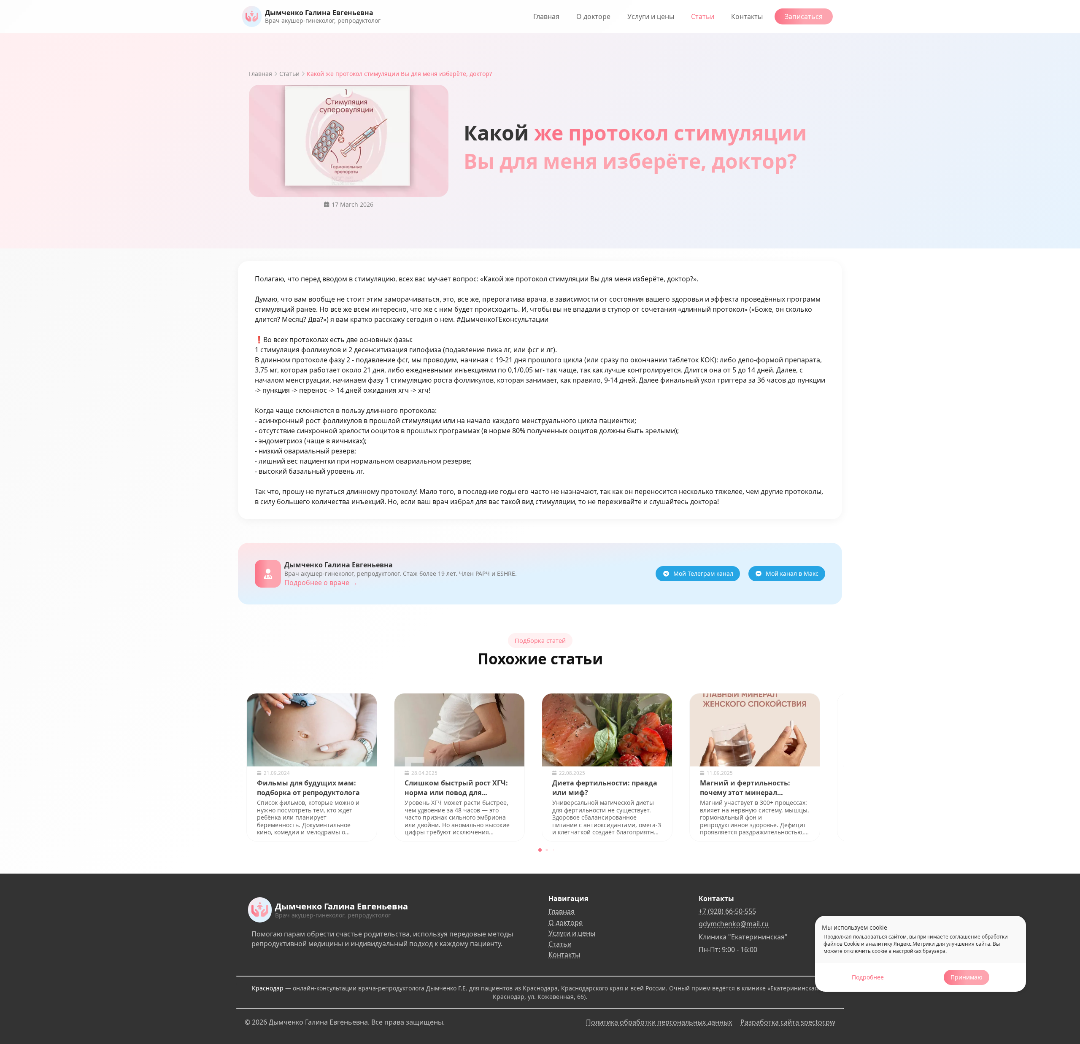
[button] (540, 850)
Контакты (747, 16)
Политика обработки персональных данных (659, 1022)
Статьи (702, 16)
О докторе (593, 16)
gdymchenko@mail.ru (734, 923)
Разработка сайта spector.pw (787, 1022)
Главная (546, 16)
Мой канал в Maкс (792, 573)
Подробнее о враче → (321, 582)
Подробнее (868, 978)
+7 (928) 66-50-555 (727, 911)
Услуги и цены (650, 16)
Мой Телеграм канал (703, 573)
